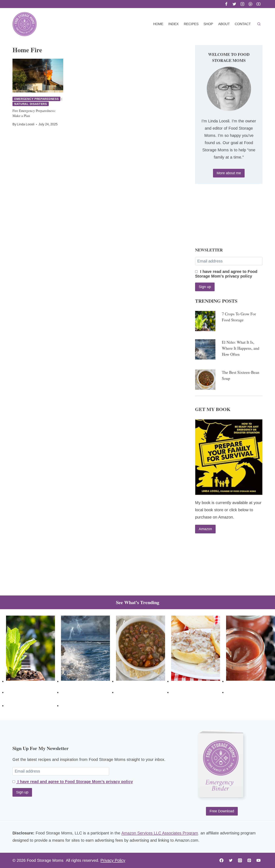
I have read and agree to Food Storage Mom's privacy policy (226, 273)
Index (173, 24)
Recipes (191, 24)
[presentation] (37, 75)
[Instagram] (242, 4)
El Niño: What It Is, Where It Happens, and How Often (240, 348)
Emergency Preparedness (36, 98)
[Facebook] (226, 4)
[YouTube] (258, 4)
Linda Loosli (25, 124)
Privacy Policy (112, 860)
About (224, 24)
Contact (243, 24)
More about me (229, 173)
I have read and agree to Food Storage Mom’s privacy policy (74, 781)
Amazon (205, 529)
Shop (208, 24)
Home (158, 24)
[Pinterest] (250, 4)
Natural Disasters (30, 104)
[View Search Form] (259, 24)
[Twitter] (234, 4)
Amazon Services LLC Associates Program (159, 833)
